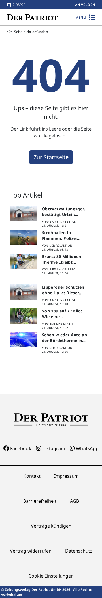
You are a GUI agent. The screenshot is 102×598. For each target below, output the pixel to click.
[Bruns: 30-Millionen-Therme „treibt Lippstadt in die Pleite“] (23, 261)
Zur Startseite (51, 157)
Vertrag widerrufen (31, 551)
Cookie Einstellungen (51, 576)
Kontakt (32, 476)
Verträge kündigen (51, 526)
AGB (74, 501)
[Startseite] (32, 17)
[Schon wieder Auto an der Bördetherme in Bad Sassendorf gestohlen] (23, 339)
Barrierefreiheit (39, 501)
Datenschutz (78, 551)
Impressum (66, 476)
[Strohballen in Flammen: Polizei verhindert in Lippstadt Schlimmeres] (23, 237)
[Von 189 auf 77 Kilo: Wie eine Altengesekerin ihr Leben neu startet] (23, 316)
